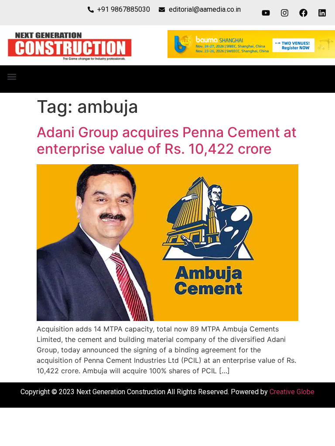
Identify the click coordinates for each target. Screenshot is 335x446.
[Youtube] (266, 12)
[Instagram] (285, 12)
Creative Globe (292, 392)
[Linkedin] (322, 12)
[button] (11, 77)
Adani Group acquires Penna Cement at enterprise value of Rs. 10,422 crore (167, 140)
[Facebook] (303, 12)
